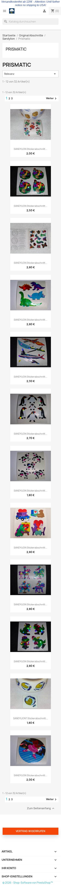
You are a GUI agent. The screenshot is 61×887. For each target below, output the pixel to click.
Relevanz (30, 74)
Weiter (52, 98)
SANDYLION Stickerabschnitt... (30, 149)
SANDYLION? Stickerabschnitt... (30, 718)
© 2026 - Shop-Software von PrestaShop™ (27, 882)
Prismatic (16, 49)
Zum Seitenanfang (41, 808)
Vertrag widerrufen (30, 831)
